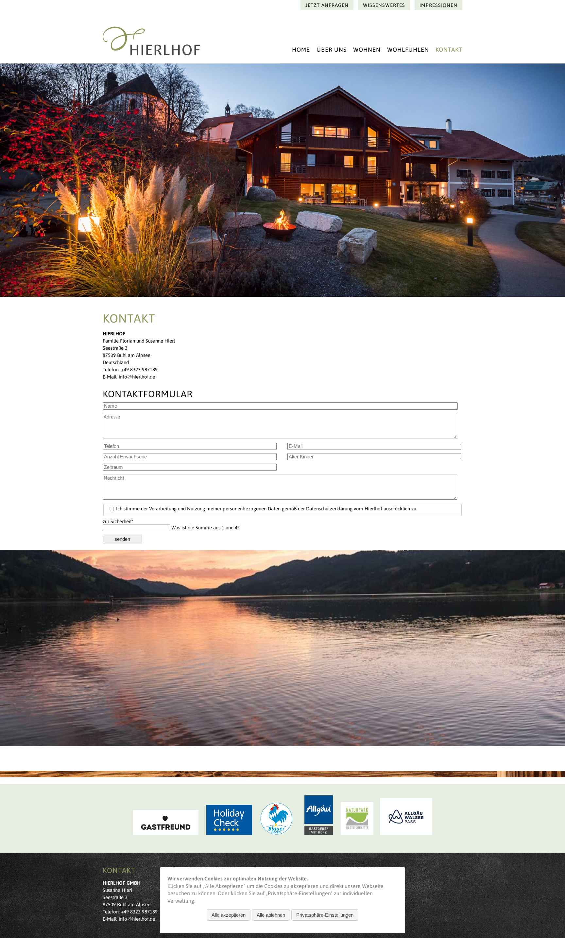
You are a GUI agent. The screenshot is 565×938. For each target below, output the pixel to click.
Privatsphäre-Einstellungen (324, 915)
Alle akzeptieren (229, 915)
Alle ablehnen (271, 915)
